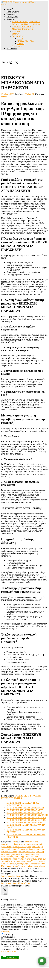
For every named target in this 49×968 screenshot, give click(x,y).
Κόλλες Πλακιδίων (25, 41)
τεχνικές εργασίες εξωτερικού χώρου (29, 866)
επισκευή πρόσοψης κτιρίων (25, 859)
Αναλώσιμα (17, 46)
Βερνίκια (16, 31)
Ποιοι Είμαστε (13, 12)
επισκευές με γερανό (22, 846)
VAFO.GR (30, 94)
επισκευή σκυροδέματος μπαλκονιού (23, 860)
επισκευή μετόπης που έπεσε (22, 851)
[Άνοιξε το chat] (42, 961)
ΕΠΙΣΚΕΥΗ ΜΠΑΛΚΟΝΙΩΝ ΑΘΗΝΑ (24, 812)
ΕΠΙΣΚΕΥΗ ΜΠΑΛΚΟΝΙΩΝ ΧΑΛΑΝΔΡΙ (26, 817)
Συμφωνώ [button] (5, 883)
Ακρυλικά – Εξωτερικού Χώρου (26, 21)
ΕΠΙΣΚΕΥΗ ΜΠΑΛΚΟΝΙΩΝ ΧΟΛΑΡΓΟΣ (26, 820)
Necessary (8, 934)
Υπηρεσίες (11, 14)
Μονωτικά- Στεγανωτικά (22, 29)
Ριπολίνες (16, 34)
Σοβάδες (21, 43)
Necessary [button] (5, 931)
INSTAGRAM (34, 796)
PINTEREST (7, 798)
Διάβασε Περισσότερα (20, 883)
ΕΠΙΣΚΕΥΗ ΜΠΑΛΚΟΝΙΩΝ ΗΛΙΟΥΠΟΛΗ (27, 815)
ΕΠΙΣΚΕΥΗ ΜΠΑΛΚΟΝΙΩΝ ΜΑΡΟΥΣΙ (25, 822)
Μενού (4, 5)
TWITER (18, 798)
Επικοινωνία (12, 48)
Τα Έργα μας (12, 16)
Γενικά (4, 97)
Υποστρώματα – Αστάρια (23, 26)
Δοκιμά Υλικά (18, 36)
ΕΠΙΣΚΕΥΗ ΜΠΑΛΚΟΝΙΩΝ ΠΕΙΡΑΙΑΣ (25, 808)
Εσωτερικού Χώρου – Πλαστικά (26, 24)
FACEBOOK (21, 796)
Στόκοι (20, 39)
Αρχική (10, 9)
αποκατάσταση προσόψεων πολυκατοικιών (19, 843)
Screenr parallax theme (11, 876)
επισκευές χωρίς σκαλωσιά (23, 849)
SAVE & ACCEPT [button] (9, 951)
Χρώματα (11, 19)
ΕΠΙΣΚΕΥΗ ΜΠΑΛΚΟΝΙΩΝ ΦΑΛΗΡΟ (25, 810)
